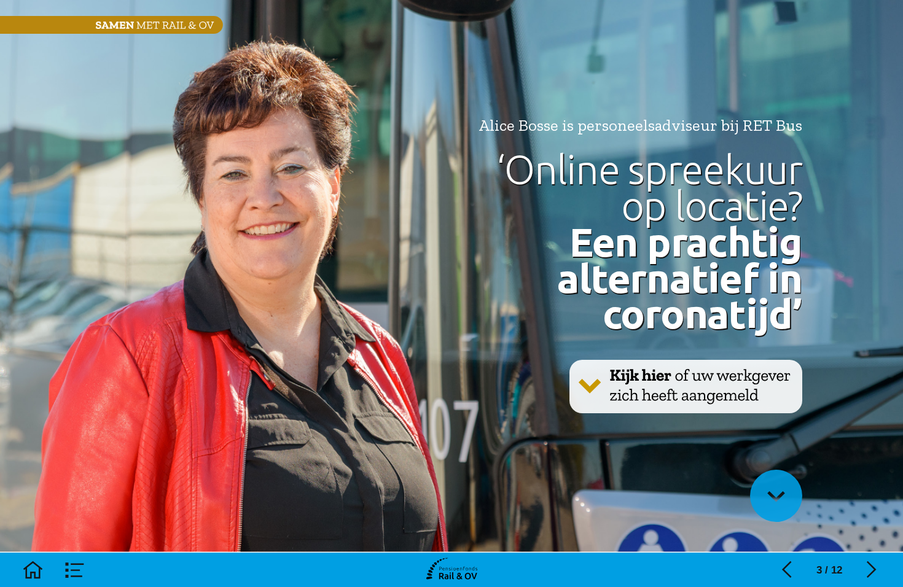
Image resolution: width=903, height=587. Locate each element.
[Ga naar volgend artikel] (871, 570)
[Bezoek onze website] (452, 570)
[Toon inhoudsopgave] (75, 570)
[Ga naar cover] (32, 570)
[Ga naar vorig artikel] (787, 570)
